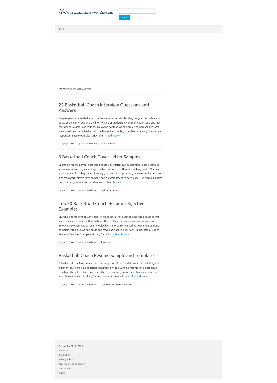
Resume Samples (124, 284)
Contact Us (64, 355)
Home (61, 29)
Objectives (105, 242)
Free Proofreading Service (72, 364)
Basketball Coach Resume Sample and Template (106, 255)
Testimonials (65, 368)
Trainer (72, 143)
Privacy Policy (66, 359)
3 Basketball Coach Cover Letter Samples (99, 156)
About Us (63, 350)
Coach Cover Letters (109, 190)
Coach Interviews (108, 143)
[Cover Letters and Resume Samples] (85, 13)
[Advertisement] (138, 59)
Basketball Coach (90, 143)
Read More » (113, 135)
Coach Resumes (107, 284)
